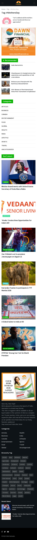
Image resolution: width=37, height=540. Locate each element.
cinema (22, 464)
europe (17, 475)
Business (5, 110)
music (19, 485)
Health (4, 130)
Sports (4, 142)
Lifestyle (5, 138)
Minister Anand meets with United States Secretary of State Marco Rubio (23, 507)
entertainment (7, 475)
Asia (10, 457)
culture (20, 468)
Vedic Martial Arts (17, 65)
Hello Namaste (10, 536)
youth (20, 496)
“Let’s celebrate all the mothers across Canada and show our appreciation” (22, 20)
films (14, 478)
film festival (6, 478)
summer (12, 489)
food (20, 478)
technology (21, 489)
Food (4, 122)
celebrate (6, 464)
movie (13, 485)
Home (3, 9)
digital (15, 471)
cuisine (29, 464)
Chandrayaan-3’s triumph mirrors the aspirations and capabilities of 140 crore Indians (23, 75)
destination (6, 471)
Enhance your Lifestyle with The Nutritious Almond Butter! (21, 83)
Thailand (30, 489)
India (3, 134)
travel (20, 492)
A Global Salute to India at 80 (13, 322)
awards (25, 457)
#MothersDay (14, 9)
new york (27, 485)
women (27, 492)
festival (24, 475)
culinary (5, 468)
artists (5, 457)
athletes (17, 457)
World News (6, 496)
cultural (13, 468)
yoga (14, 496)
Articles (5, 107)
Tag (8, 9)
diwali (21, 471)
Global (4, 126)
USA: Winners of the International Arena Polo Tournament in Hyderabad (23, 91)
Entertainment (8, 118)
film (31, 475)
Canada (4, 114)
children (14, 464)
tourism (13, 492)
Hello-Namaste (14, 482)
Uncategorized (8, 149)
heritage (24, 482)
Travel (4, 146)
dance (28, 468)
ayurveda (6, 461)
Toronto (5, 492)
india (31, 482)
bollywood (14, 461)
